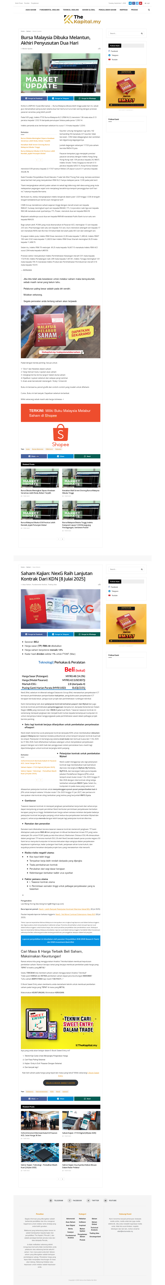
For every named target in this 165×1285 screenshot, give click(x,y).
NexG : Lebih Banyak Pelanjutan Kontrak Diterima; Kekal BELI (64, 909)
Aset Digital (70, 1225)
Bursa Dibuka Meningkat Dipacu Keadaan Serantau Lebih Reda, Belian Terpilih (38, 491)
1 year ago (26, 496)
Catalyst (67, 1128)
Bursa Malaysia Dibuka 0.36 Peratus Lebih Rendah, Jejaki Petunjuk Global (38, 523)
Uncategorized (95, 1236)
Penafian (27, 3)
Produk (134, 10)
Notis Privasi (19, 3)
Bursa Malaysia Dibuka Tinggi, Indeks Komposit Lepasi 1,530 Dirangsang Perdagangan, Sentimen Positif (77, 525)
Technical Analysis (94, 1228)
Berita (70, 1229)
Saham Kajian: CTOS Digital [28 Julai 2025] (38, 767)
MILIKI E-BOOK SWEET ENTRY (60, 1082)
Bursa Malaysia (37, 449)
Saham (28, 31)
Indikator (82, 1222)
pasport (65, 1091)
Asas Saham (31, 10)
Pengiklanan (35, 3)
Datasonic (29, 1091)
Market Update (37, 31)
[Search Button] (142, 33)
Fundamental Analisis (49, 10)
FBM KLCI (49, 449)
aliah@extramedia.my (125, 1231)
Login (148, 3)
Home (23, 31)
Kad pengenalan (42, 1091)
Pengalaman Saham (107, 10)
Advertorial (70, 1218)
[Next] (41, 159)
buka (28, 449)
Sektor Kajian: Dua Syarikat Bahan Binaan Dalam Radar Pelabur (79, 1166)
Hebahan (82, 1218)
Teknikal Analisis (71, 10)
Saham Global (88, 10)
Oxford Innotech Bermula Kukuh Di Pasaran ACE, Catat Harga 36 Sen (39, 1134)
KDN (52, 1091)
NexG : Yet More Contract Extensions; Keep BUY (76, 914)
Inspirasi (124, 10)
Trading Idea (52, 584)
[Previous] (36, 159)
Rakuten (58, 449)
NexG (58, 1091)
